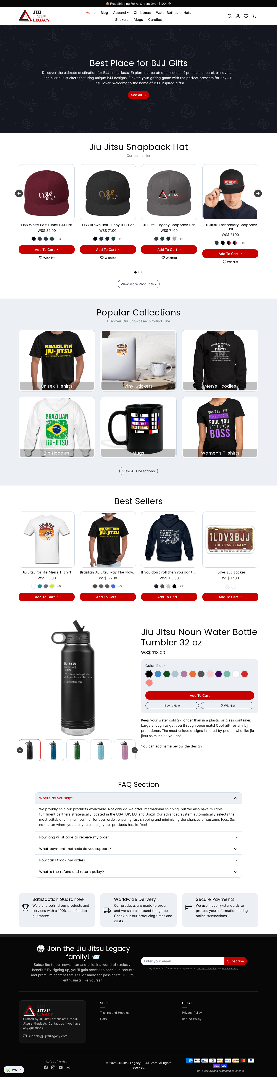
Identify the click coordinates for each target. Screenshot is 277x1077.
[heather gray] (168, 586)
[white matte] (227, 586)
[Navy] (107, 238)
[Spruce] (52, 238)
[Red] (244, 674)
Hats (187, 12)
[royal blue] (113, 586)
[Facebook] (46, 1067)
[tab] (135, 272)
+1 (120, 239)
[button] (229, 16)
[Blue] (158, 674)
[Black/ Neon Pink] (234, 242)
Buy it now (172, 705)
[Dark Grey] (39, 238)
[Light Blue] (175, 674)
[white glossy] (233, 586)
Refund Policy (191, 1019)
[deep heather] (162, 586)
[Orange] (192, 674)
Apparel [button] (119, 12)
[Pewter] (201, 674)
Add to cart (45, 249)
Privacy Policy (230, 968)
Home (90, 12)
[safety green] (52, 586)
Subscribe (235, 961)
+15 (242, 243)
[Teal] (227, 674)
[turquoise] (39, 586)
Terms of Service (207, 968)
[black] (174, 586)
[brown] (95, 586)
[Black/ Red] (228, 242)
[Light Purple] (184, 674)
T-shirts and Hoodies (114, 1012)
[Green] (167, 674)
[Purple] (218, 674)
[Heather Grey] (174, 238)
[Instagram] (53, 1067)
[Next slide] (258, 193)
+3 (59, 239)
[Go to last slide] (19, 193)
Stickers (122, 19)
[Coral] (149, 683)
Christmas (142, 12)
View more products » (139, 284)
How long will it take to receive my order (74, 837)
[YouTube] (60, 1067)
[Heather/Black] (168, 238)
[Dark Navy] (45, 238)
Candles (155, 19)
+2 (181, 586)
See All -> (138, 95)
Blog (104, 12)
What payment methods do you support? (75, 848)
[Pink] (210, 674)
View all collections (138, 471)
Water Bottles (167, 12)
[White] (236, 674)
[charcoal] (107, 586)
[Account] (238, 16)
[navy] (156, 586)
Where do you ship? (56, 798)
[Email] (68, 1067)
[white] (33, 586)
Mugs (138, 19)
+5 (181, 239)
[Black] (33, 238)
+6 (59, 586)
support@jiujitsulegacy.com (47, 1036)
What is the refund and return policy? (71, 871)
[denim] (45, 586)
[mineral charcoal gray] (101, 586)
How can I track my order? (62, 860)
